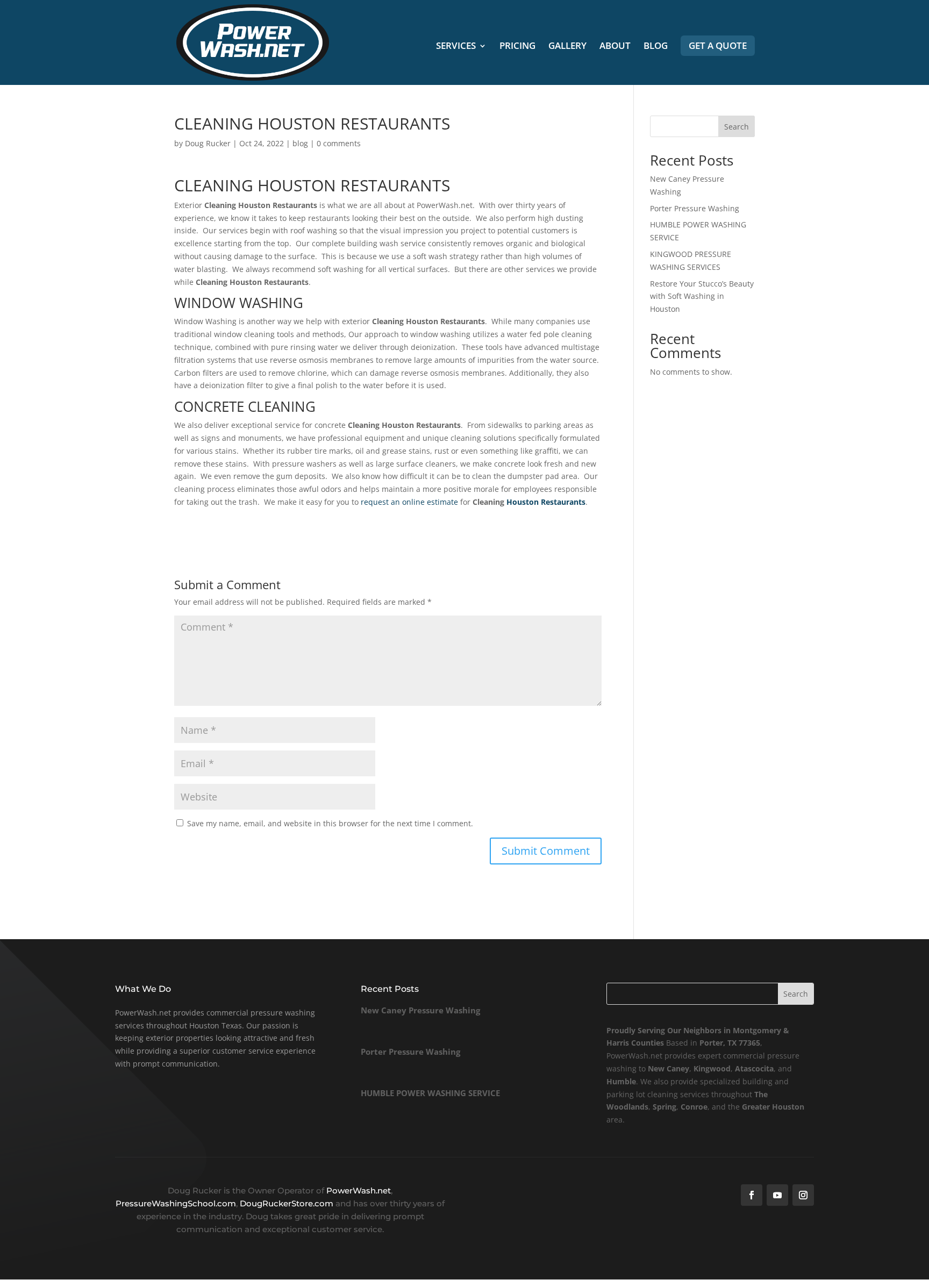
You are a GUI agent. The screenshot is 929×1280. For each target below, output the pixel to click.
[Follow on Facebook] (751, 1195)
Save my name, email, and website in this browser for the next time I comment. (330, 823)
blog (300, 143)
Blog (656, 47)
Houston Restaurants (545, 502)
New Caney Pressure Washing (420, 1010)
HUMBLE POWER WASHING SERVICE (430, 1093)
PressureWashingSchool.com (176, 1203)
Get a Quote (718, 45)
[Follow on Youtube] (777, 1195)
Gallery (567, 47)
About (615, 47)
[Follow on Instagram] (803, 1195)
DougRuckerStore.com (287, 1203)
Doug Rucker (208, 143)
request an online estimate (409, 502)
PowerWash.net (358, 1190)
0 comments (339, 143)
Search (736, 126)
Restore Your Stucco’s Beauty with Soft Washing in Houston (702, 296)
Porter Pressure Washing (694, 208)
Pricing (517, 47)
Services (456, 47)
